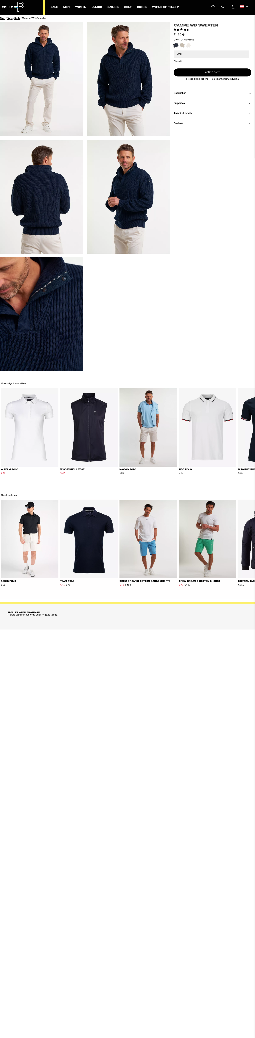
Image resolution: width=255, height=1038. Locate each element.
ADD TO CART (212, 72)
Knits (17, 18)
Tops (10, 18)
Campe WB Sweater (34, 18)
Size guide (178, 61)
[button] (213, 7)
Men (2, 18)
